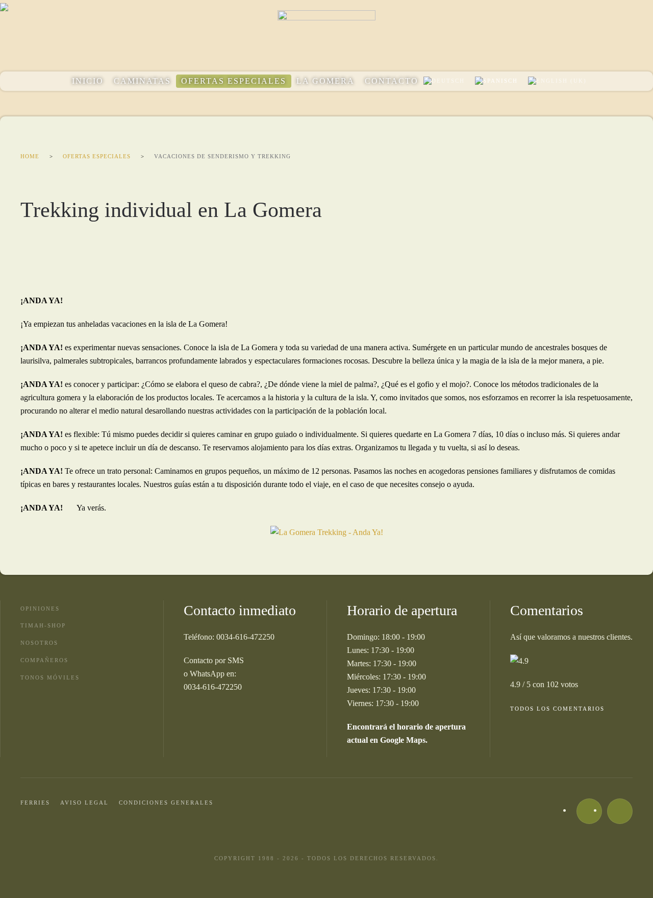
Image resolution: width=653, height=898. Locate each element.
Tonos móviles (50, 677)
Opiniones (40, 608)
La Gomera (325, 81)
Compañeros (44, 660)
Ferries (35, 802)
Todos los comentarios (557, 709)
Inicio (88, 81)
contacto (391, 81)
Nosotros (39, 643)
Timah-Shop (43, 625)
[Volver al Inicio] (326, 35)
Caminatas (142, 81)
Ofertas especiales (233, 81)
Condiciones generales (166, 802)
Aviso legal (84, 802)
